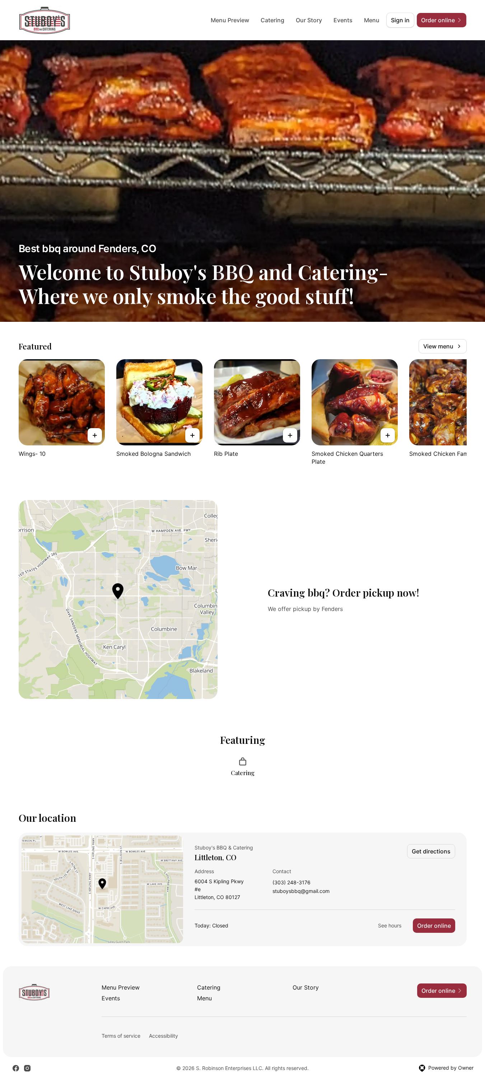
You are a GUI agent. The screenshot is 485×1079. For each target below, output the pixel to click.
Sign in (400, 20)
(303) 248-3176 (291, 882)
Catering (272, 20)
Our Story (309, 20)
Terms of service (121, 1036)
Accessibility (163, 1036)
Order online (434, 925)
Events (343, 20)
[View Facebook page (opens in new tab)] (15, 1068)
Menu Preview (230, 20)
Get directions (431, 851)
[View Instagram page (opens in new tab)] (27, 1068)
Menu (371, 20)
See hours (389, 925)
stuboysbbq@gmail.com (301, 891)
